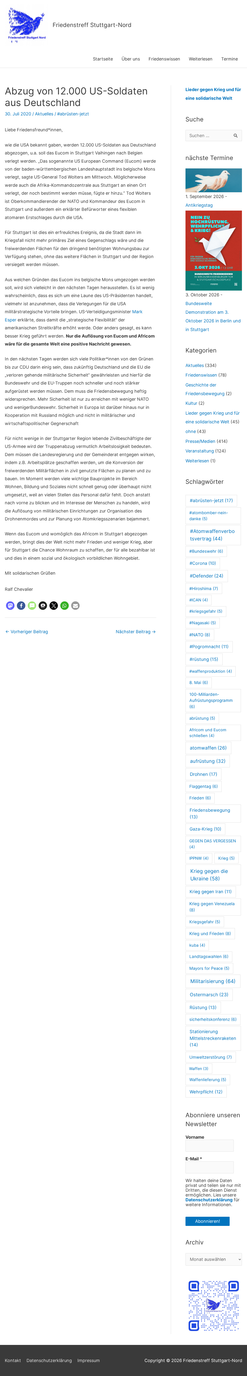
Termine (229, 58)
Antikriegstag (199, 205)
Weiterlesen (201, 58)
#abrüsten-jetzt (73, 113)
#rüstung (204, 659)
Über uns (131, 58)
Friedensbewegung (210, 813)
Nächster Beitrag (136, 631)
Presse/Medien (200, 441)
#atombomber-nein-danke (208, 515)
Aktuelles (44, 113)
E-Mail (193, 1159)
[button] (10, 605)
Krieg (226, 858)
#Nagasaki (202, 622)
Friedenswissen (164, 58)
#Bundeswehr (206, 551)
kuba (197, 945)
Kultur (191, 403)
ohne (190, 431)
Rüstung (203, 1007)
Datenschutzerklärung (209, 1199)
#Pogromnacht (209, 646)
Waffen (198, 1068)
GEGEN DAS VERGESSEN (212, 843)
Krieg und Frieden (210, 933)
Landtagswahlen (208, 956)
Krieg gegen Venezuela (212, 906)
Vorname (194, 1137)
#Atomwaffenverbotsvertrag (212, 535)
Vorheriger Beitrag (26, 631)
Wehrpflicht (206, 1091)
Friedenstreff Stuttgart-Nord (92, 24)
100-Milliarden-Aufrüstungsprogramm (211, 700)
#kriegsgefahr (205, 611)
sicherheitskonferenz (213, 1019)
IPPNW (199, 858)
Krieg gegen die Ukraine (209, 875)
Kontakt (13, 1360)
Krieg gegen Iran (211, 891)
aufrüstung (208, 761)
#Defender (206, 576)
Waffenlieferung (207, 1079)
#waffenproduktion (210, 671)
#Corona (203, 563)
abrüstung (202, 718)
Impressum (88, 1360)
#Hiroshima (203, 588)
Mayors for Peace (209, 968)
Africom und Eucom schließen (207, 732)
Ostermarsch (209, 994)
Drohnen (203, 774)
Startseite (103, 58)
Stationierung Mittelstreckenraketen (213, 1038)
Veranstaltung (199, 450)
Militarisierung (213, 981)
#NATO (199, 634)
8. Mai (198, 682)
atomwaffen (208, 748)
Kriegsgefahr (204, 921)
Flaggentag (203, 786)
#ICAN (198, 600)
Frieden (200, 798)
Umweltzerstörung (210, 1057)
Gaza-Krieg (205, 828)
